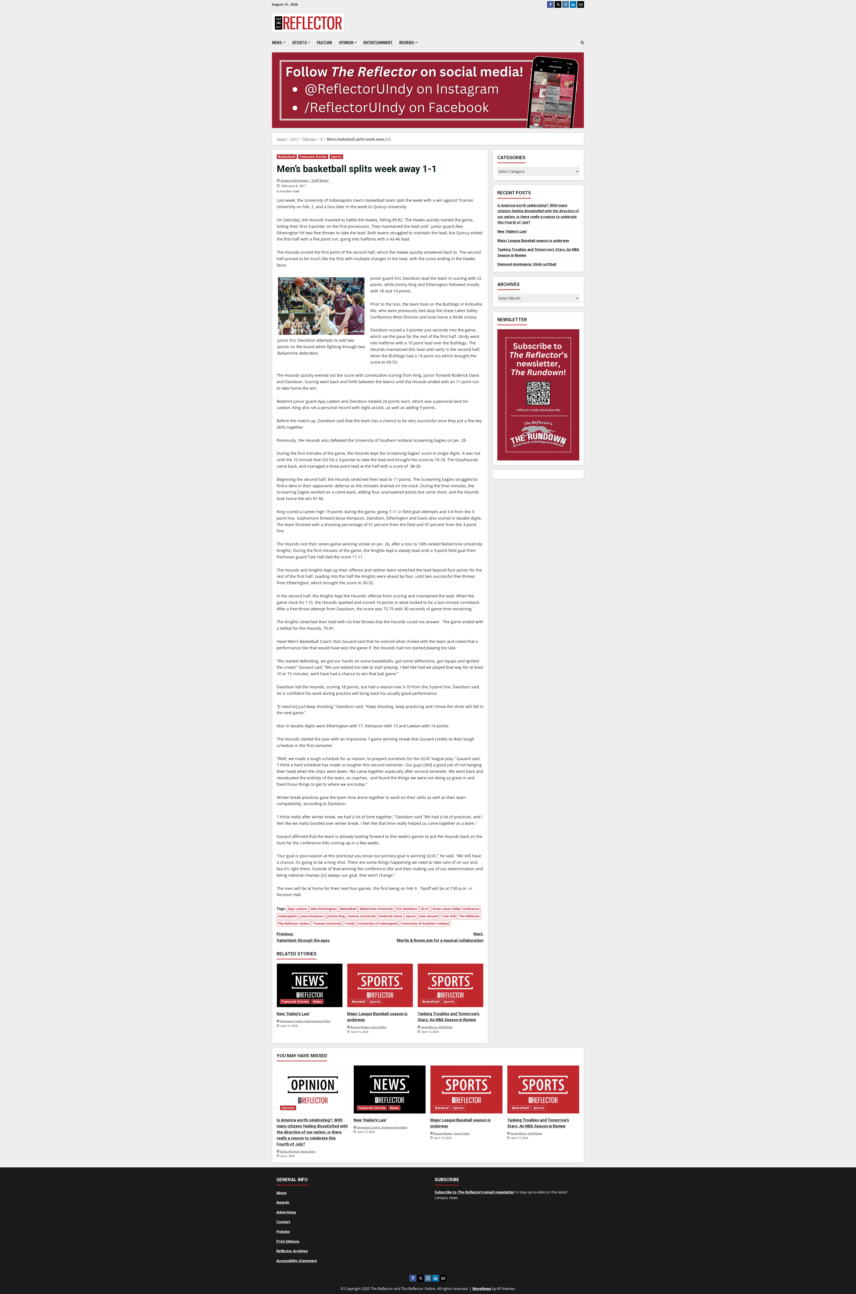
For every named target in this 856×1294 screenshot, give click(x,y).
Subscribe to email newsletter (474, 1192)
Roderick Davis (390, 916)
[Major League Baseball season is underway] (380, 985)
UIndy (350, 923)
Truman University (327, 923)
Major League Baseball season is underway (533, 241)
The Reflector (469, 916)
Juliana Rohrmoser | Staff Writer (305, 180)
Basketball (286, 157)
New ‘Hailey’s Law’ (293, 1013)
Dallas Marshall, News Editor (298, 1151)
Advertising (286, 1212)
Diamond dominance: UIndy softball (526, 264)
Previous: (303, 937)
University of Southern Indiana (425, 923)
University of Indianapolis (378, 923)
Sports (299, 42)
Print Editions (287, 1241)
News (277, 42)
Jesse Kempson (312, 916)
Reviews (406, 42)
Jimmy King (336, 916)
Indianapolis (287, 916)
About (281, 1193)
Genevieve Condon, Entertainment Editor (305, 1021)
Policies (283, 1232)
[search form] (582, 42)
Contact (283, 1222)
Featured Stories (313, 157)
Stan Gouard (428, 916)
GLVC (425, 909)
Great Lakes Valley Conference (455, 909)
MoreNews (481, 1288)
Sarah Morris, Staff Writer (437, 1027)
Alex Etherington (324, 909)
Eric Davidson (407, 909)
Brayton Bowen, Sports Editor (368, 1027)
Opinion (346, 42)
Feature (324, 42)
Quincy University (362, 916)
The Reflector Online (293, 923)
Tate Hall (449, 916)
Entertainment (378, 42)
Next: (440, 937)
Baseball (359, 1002)
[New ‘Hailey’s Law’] (310, 985)
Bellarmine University (376, 909)
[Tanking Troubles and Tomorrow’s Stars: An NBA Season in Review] (451, 985)
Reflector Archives (292, 1251)
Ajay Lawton (297, 909)
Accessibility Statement (296, 1261)
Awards (282, 1202)
